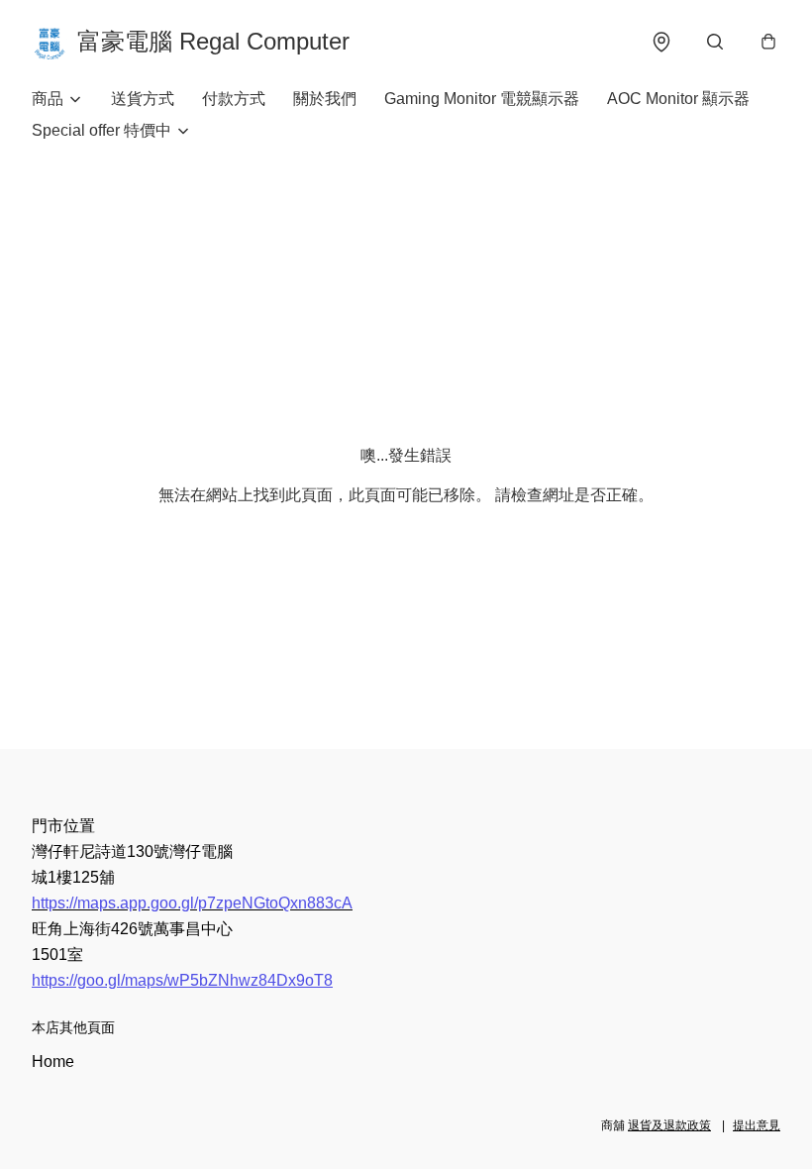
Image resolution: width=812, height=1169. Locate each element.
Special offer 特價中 (101, 130)
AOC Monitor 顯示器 (678, 98)
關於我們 (324, 98)
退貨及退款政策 (669, 1125)
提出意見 (756, 1125)
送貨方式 (142, 98)
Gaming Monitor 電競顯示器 (481, 98)
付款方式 (233, 98)
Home (53, 1061)
